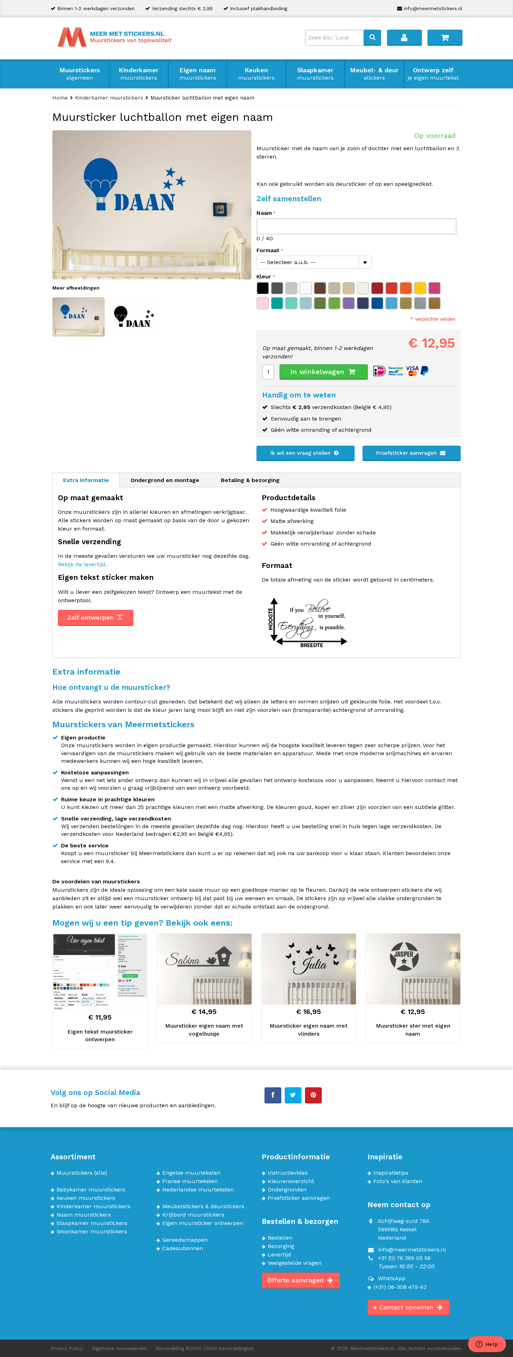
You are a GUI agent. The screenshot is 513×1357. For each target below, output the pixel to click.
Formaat (268, 250)
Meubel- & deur (374, 73)
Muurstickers (79, 73)
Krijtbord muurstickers (193, 1215)
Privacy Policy (67, 1348)
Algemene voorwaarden (119, 1348)
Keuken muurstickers (86, 1198)
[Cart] (445, 37)
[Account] (404, 37)
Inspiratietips (390, 1173)
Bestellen (280, 1238)
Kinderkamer (138, 73)
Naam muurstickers (84, 1215)
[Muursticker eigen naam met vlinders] (308, 969)
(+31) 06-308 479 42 (399, 1287)
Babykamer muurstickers (91, 1189)
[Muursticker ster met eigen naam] (413, 969)
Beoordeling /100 (205, 1348)
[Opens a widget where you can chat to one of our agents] (487, 1345)
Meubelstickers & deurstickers (203, 1206)
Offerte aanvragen (296, 1280)
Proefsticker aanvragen (407, 453)
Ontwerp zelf (433, 73)
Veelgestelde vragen (294, 1263)
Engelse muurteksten (191, 1173)
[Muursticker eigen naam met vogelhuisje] (204, 969)
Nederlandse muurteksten (198, 1189)
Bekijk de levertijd (81, 564)
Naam (264, 213)
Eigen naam (197, 73)
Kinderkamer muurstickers (93, 1206)
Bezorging (281, 1246)
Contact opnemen (407, 1307)
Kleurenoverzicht (291, 1181)
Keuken (256, 73)
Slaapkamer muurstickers (92, 1223)
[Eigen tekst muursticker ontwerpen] (100, 972)
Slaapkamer (315, 73)
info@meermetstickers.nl (433, 8)
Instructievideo (288, 1173)
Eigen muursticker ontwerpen (202, 1223)
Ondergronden (287, 1189)
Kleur (263, 276)
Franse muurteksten (190, 1181)
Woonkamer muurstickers (92, 1231)
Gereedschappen (185, 1240)
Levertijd (279, 1254)
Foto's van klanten (397, 1181)
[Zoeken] (372, 37)
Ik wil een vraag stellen (301, 453)
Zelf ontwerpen (91, 617)
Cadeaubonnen (182, 1248)
